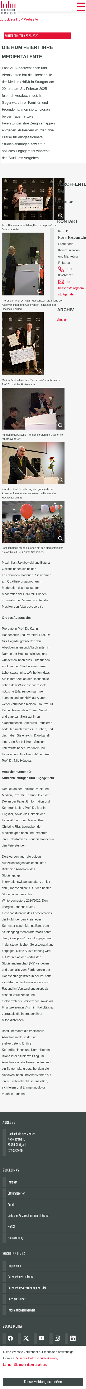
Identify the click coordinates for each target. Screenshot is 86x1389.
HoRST (11, 1226)
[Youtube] (42, 1338)
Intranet (12, 1182)
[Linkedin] (74, 1338)
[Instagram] (58, 1338)
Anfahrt (12, 1204)
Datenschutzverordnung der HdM (27, 1288)
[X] (27, 1338)
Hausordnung (15, 1237)
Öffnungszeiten (16, 1193)
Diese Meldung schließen (43, 1382)
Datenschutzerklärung (20, 1277)
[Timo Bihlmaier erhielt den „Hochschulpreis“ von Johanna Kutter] (33, 219)
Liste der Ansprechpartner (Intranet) (29, 1215)
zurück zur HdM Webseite (19, 19)
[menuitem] (81, 7)
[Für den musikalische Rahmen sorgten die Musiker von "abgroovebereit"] (33, 428)
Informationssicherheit (21, 1310)
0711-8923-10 (15, 1150)
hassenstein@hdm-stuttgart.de (71, 291)
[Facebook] (11, 1338)
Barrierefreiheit (17, 1299)
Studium (62, 319)
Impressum (14, 1265)
